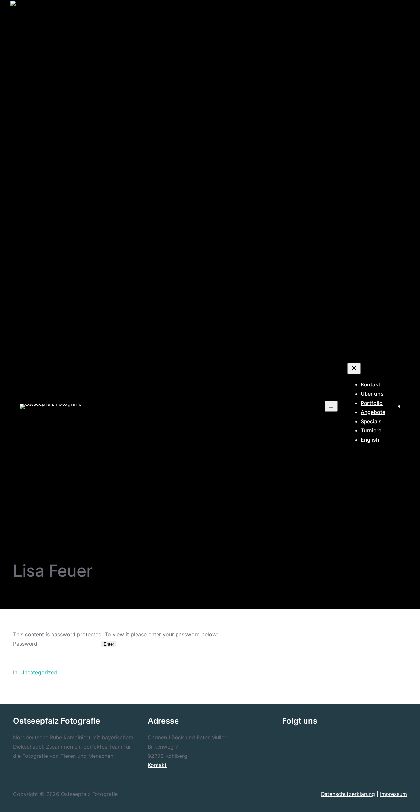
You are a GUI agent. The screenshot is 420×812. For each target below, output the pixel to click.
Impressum (393, 794)
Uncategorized (38, 672)
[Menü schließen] (354, 368)
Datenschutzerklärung (348, 794)
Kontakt (157, 765)
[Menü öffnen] (331, 406)
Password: (26, 644)
